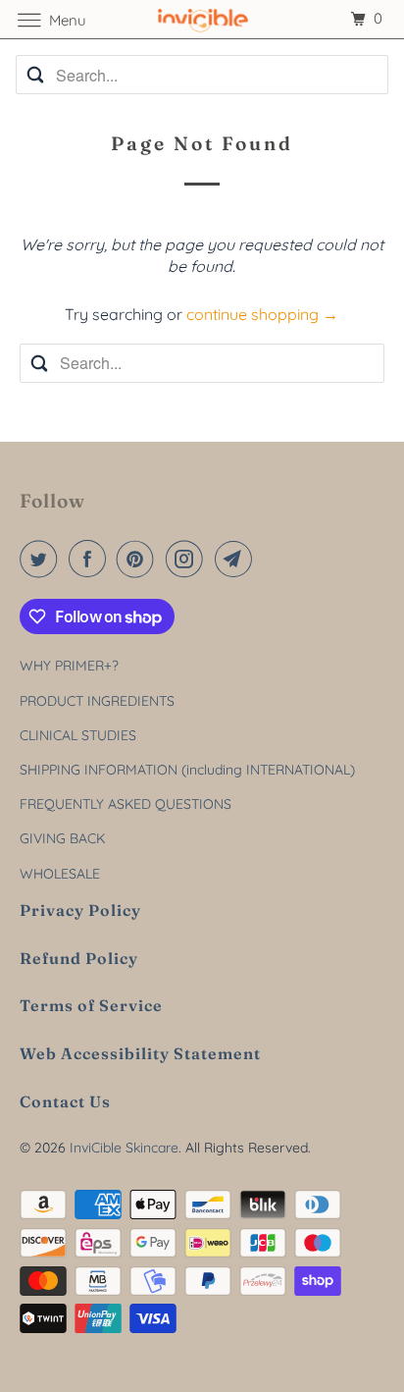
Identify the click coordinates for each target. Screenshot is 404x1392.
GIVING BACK (62, 838)
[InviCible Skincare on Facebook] (91, 558)
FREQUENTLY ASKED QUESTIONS (125, 804)
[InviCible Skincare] (202, 19)
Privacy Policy (80, 910)
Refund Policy (79, 958)
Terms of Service (91, 1005)
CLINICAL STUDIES (78, 735)
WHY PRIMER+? (69, 665)
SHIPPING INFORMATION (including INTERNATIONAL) (187, 769)
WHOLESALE (60, 874)
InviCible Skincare (124, 1147)
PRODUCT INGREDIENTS (97, 701)
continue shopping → (262, 314)
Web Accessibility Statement (140, 1053)
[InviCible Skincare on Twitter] (42, 558)
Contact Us (65, 1101)
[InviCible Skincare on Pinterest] (139, 558)
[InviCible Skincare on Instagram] (188, 558)
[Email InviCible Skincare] (237, 558)
